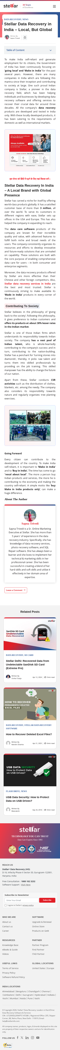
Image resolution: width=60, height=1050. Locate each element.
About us (6, 922)
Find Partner (38, 949)
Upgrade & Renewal (42, 922)
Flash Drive (13, 791)
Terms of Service (10, 968)
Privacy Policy (8, 972)
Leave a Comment (14, 590)
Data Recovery (12, 19)
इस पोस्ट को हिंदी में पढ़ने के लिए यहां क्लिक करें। (30, 178)
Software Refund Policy (13, 977)
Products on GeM (40, 930)
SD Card (28, 655)
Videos (5, 954)
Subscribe (47, 900)
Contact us (7, 926)
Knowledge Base (10, 945)
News (25, 19)
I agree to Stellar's (21, 905)
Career (5, 930)
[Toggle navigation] (55, 6)
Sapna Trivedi (15, 38)
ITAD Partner (38, 954)
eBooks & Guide (10, 949)
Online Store (38, 926)
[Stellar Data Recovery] (10, 5)
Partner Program (40, 945)
